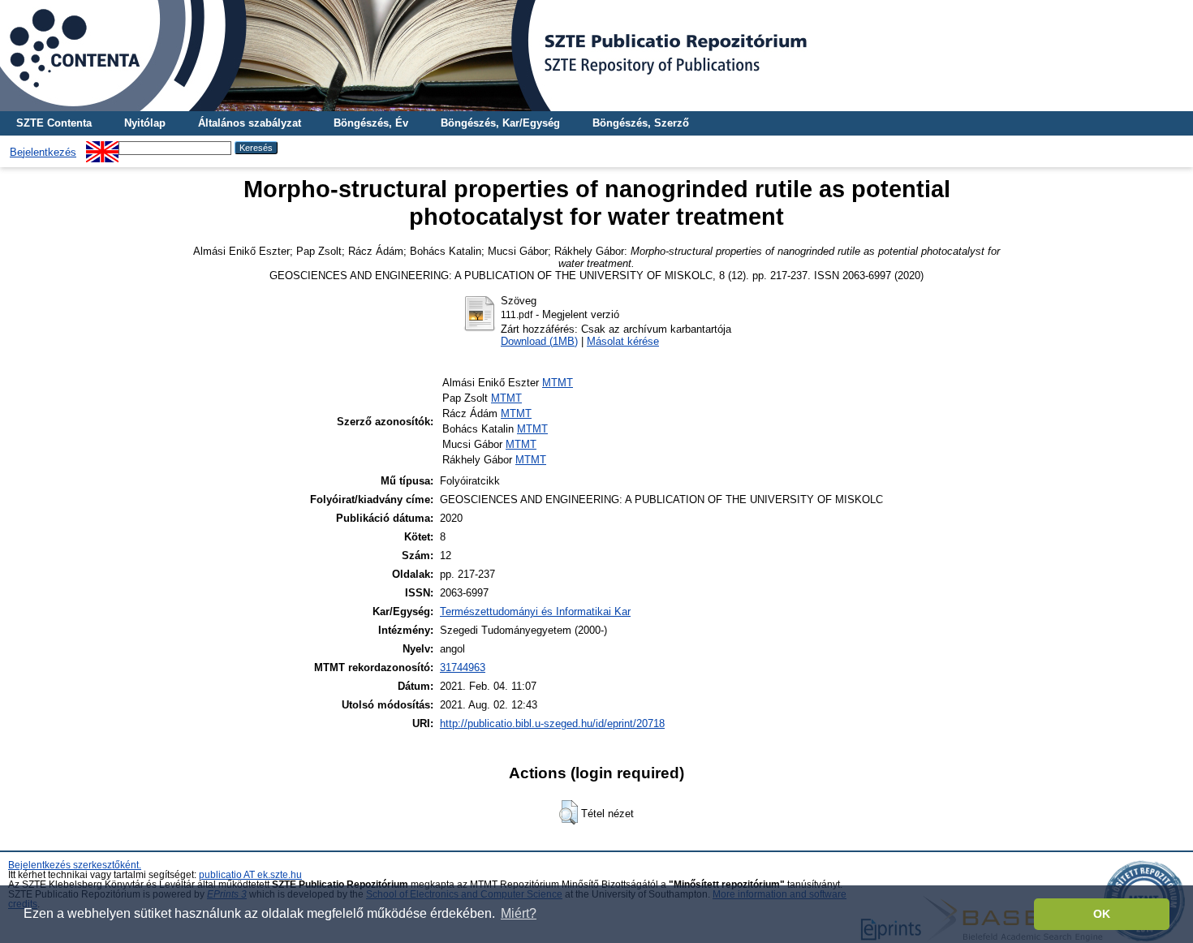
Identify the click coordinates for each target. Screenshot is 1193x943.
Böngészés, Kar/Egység (500, 123)
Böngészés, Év (371, 123)
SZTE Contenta (54, 123)
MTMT (557, 383)
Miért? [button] (518, 913)
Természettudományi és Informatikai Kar (535, 611)
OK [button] (1101, 913)
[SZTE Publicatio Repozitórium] (596, 55)
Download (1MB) (539, 341)
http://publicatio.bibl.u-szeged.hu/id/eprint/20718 (552, 723)
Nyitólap (145, 123)
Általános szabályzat (249, 123)
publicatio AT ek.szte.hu (250, 875)
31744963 (462, 667)
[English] (102, 147)
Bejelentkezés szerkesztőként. (74, 865)
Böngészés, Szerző (640, 123)
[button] (568, 812)
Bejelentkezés (43, 152)
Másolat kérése (623, 341)
